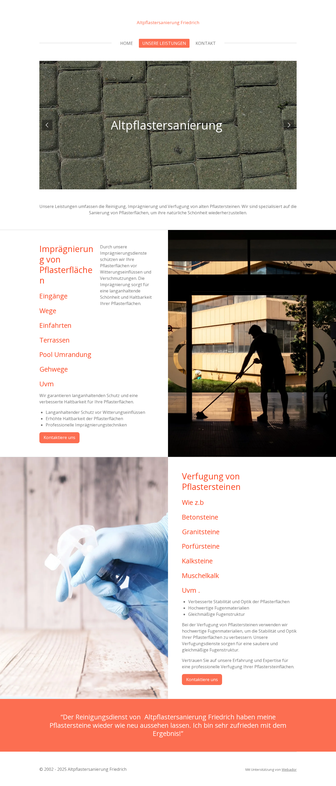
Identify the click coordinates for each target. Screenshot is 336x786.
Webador (289, 769)
